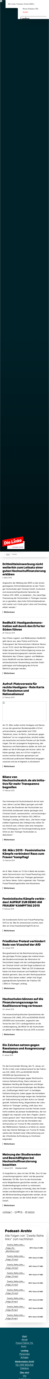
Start (8, 554)
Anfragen (25, 1357)
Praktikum (24, 1368)
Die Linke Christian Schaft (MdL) (21, 4)
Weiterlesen (9, 612)
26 (21, 1212)
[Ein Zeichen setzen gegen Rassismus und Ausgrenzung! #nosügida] (24, 1060)
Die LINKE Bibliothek (25, 1365)
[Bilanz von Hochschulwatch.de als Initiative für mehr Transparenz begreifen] (24, 795)
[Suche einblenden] (38, 4)
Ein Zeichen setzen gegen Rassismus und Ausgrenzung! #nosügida (24, 1048)
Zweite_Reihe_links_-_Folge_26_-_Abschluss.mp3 (15, 1248)
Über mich (24, 1372)
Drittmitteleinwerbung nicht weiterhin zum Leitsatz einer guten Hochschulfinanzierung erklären (24, 569)
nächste (31, 1212)
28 (26, 1212)
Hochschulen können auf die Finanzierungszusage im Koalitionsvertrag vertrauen (23, 1002)
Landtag (24, 18)
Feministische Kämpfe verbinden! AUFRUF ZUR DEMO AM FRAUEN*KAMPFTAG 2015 (24, 902)
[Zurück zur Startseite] (13, 542)
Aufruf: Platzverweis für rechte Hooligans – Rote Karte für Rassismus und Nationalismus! (23, 689)
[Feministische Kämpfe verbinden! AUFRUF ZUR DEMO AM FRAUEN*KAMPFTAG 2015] (24, 914)
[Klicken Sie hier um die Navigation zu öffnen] (45, 4)
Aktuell (25, 1339)
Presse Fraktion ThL (30, 9)
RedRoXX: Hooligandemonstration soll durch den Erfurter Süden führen (24, 626)
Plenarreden (24, 1354)
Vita (24, 1376)
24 (16, 1212)
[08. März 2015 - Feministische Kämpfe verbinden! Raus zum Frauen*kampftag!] (24, 865)
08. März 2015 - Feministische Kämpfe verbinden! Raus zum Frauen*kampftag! (24, 853)
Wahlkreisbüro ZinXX (24, 1361)
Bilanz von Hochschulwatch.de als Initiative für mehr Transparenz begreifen (24, 782)
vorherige (7, 1212)
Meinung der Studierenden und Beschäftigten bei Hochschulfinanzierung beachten (22, 1159)
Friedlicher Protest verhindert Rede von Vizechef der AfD (24, 942)
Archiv (25, 12)
